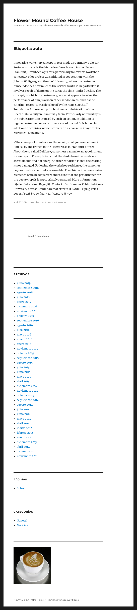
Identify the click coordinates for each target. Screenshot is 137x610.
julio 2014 (23, 409)
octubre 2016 (25, 315)
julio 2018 (23, 297)
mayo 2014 (24, 418)
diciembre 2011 (26, 451)
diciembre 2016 (27, 306)
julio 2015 (23, 367)
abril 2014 (23, 423)
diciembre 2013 (27, 442)
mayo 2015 (24, 376)
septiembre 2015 (28, 358)
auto (44, 202)
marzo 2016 (24, 339)
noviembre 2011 (27, 456)
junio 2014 (24, 414)
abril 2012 (23, 446)
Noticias (34, 202)
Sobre (21, 488)
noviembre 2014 (27, 390)
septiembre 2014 (28, 400)
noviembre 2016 (27, 311)
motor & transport (57, 202)
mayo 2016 (24, 334)
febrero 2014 (25, 432)
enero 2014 (24, 437)
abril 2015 (23, 381)
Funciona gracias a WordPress (63, 600)
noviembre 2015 (27, 348)
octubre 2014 (25, 395)
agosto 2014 (25, 404)
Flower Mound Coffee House (48, 20)
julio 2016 (23, 329)
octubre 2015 (25, 353)
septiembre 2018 (28, 287)
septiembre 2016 (28, 320)
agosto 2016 (25, 325)
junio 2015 (24, 372)
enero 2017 (24, 301)
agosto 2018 (25, 292)
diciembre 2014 (27, 386)
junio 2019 (24, 283)
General (22, 520)
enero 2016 (24, 343)
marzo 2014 (24, 428)
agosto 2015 (25, 362)
